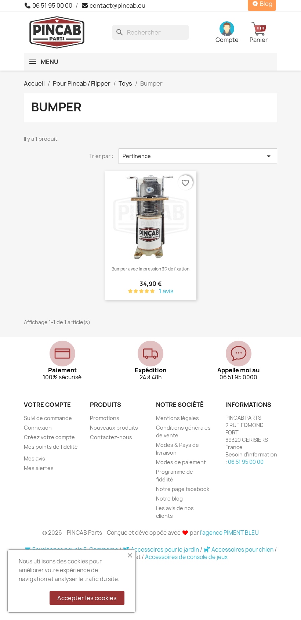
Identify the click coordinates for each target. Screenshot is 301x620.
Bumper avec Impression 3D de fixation (150, 269)
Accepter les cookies (87, 598)
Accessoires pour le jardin (165, 549)
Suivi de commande (48, 418)
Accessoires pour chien (242, 549)
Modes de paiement (181, 462)
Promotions (104, 418)
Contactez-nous (111, 437)
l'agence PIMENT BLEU (229, 533)
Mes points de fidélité (51, 446)
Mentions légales (177, 418)
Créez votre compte (49, 437)
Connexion (38, 427)
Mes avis (34, 458)
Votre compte (47, 405)
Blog (265, 4)
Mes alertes (39, 468)
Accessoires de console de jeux (186, 557)
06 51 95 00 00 (51, 5)
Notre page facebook (182, 488)
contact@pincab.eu (116, 5)
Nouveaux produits (114, 427)
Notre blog (169, 498)
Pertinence (198, 156)
